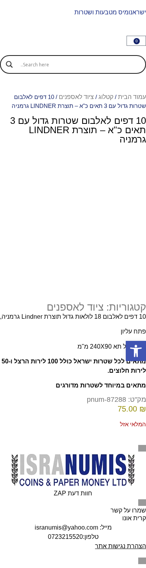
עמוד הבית (132, 97)
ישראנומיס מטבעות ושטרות (110, 12)
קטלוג (106, 97)
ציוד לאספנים (76, 97)
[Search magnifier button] (9, 64)
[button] (136, 351)
